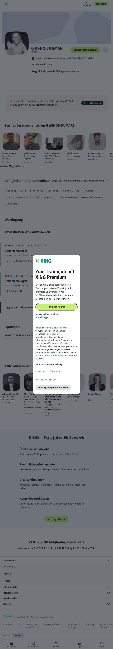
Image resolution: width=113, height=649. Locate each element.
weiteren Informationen (53, 355)
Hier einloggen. (42, 317)
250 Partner (61, 328)
